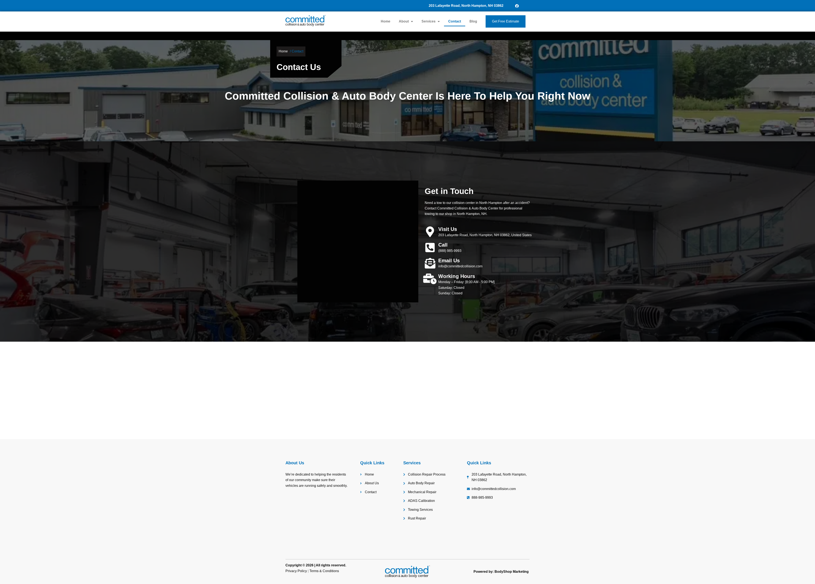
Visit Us (447, 229)
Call (443, 245)
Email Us (449, 260)
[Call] (430, 247)
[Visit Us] (430, 231)
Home (385, 21)
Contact (454, 21)
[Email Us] (430, 263)
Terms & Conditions (324, 571)
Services (429, 21)
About (404, 21)
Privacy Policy (296, 571)
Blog (473, 21)
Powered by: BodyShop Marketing (501, 571)
